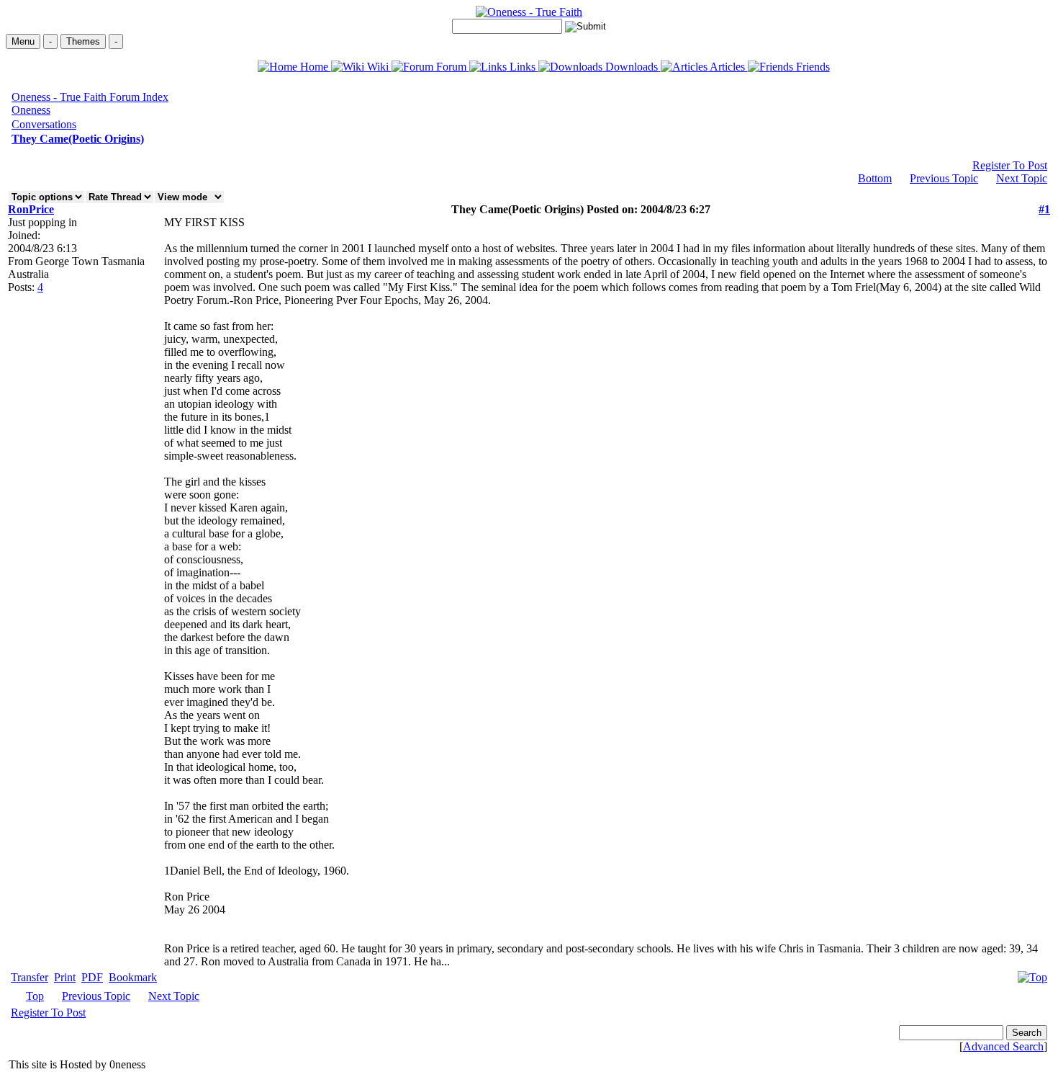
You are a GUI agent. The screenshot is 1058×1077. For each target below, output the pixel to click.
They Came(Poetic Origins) (78, 139)
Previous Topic (944, 178)
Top (35, 996)
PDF (92, 977)
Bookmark (133, 977)
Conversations (44, 124)
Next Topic (1021, 178)
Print (65, 977)
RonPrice (31, 209)
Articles (727, 67)
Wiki (378, 67)
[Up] (1032, 973)
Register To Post (1009, 165)
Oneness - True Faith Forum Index (90, 97)
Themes (83, 41)
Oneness (31, 110)
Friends (811, 67)
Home (314, 67)
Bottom (875, 178)
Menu (23, 41)
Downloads (631, 67)
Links (522, 67)
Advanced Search (1003, 1046)
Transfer (29, 977)
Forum (451, 67)
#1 (1044, 209)
